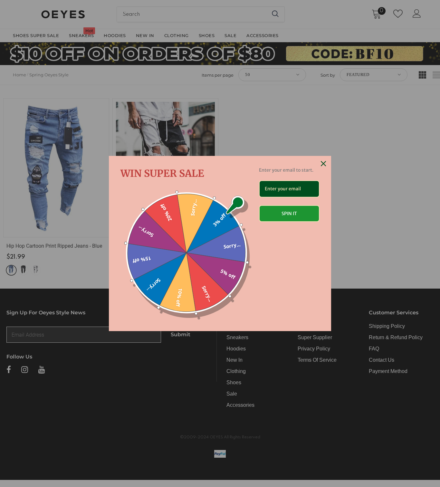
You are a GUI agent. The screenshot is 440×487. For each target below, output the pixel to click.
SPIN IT (289, 213)
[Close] (323, 163)
